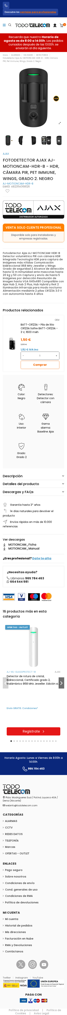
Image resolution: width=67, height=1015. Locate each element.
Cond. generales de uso (21, 889)
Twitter (7, 977)
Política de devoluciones (22, 902)
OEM (57, 319)
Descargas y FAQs (18, 492)
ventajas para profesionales (38, 12)
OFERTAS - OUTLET (17, 853)
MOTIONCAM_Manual (23, 548)
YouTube (38, 977)
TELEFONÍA (12, 840)
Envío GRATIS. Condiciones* (22, 708)
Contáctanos (14, 951)
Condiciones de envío (20, 883)
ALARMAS (11, 821)
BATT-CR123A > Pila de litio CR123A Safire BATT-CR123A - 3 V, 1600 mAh (39, 328)
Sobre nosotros (15, 876)
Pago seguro (14, 870)
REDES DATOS (14, 834)
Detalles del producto (21, 484)
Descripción (13, 476)
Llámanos (27, 578)
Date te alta (41, 558)
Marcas (10, 847)
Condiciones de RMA (19, 896)
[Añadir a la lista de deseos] (7, 191)
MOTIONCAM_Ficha (22, 545)
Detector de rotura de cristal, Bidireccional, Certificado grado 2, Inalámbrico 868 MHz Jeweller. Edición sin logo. (33, 680)
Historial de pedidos (18, 925)
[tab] (33, 476)
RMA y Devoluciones (18, 945)
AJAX (6, 154)
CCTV (9, 827)
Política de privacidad (24, 1010)
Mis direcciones (15, 932)
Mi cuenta (11, 919)
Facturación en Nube (19, 938)
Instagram (21, 977)
